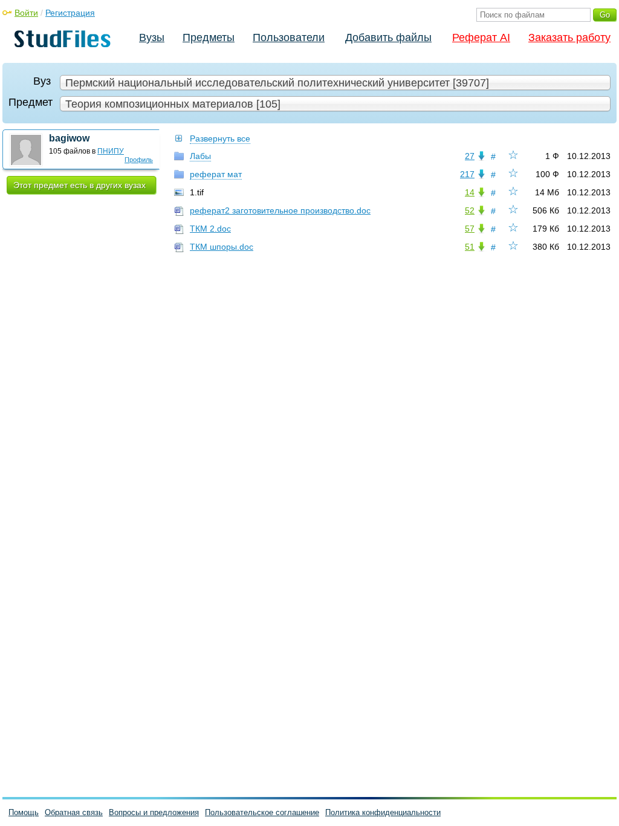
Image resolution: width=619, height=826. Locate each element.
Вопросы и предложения (154, 812)
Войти (26, 13)
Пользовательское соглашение (262, 812)
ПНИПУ (110, 151)
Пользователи (289, 37)
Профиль (139, 159)
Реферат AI (481, 37)
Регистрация (70, 13)
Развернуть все (220, 138)
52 (470, 210)
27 (470, 156)
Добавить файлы (388, 37)
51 (470, 247)
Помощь (23, 812)
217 (467, 174)
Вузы (151, 37)
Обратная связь (74, 812)
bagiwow (69, 138)
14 (470, 192)
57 (470, 228)
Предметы (209, 37)
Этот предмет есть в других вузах (79, 185)
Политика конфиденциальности (383, 812)
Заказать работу (569, 37)
